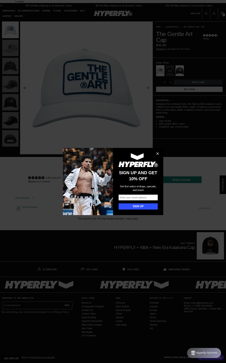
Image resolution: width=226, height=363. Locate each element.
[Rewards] (204, 353)
